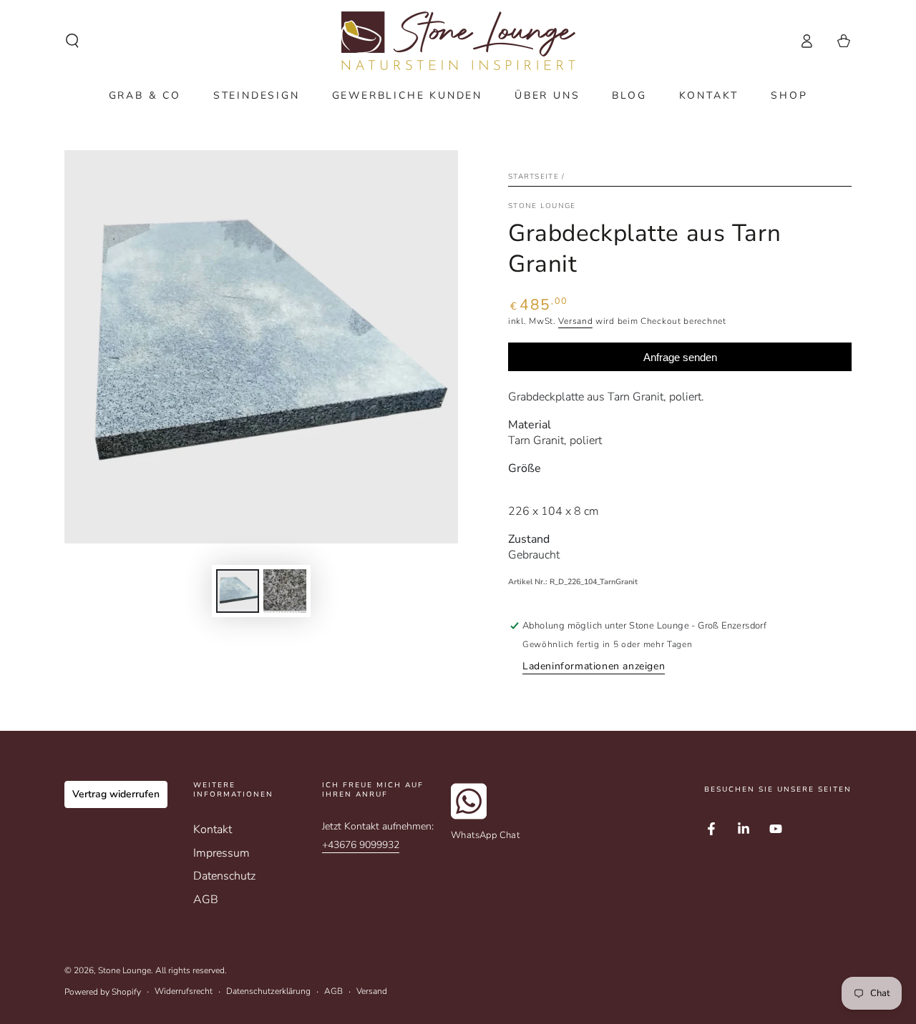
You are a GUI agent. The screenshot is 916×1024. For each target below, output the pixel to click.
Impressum (221, 853)
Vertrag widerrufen (116, 794)
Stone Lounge (124, 970)
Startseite (533, 177)
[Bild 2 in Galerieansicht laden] (284, 591)
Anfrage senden (680, 357)
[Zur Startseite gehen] (458, 40)
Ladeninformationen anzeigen (593, 666)
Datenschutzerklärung (268, 991)
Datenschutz (224, 876)
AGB (205, 899)
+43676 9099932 (360, 845)
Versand (575, 321)
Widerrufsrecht (184, 991)
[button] (72, 40)
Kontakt (212, 829)
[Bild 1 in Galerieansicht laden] (237, 591)
